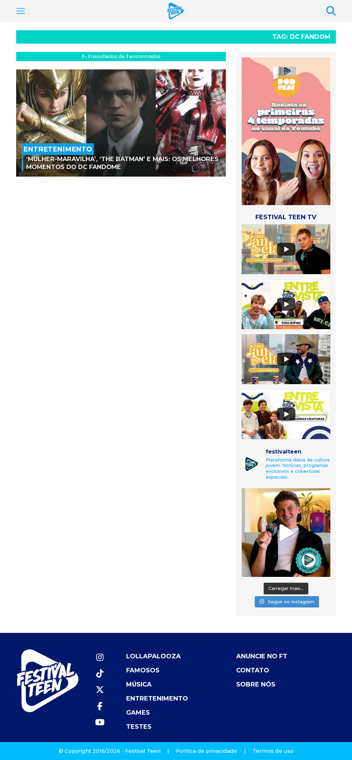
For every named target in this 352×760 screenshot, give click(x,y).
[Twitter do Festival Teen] (100, 689)
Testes (139, 726)
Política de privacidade (206, 751)
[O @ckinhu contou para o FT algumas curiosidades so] (286, 532)
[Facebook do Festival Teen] (100, 706)
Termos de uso (273, 751)
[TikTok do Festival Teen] (100, 673)
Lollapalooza (153, 656)
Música (139, 684)
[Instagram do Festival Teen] (100, 657)
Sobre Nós (255, 684)
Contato (252, 670)
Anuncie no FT (261, 656)
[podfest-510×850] (286, 131)
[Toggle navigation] (20, 11)
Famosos (143, 670)
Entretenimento (157, 698)
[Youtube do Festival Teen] (100, 722)
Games (138, 712)
